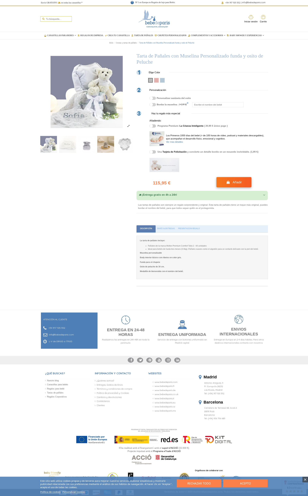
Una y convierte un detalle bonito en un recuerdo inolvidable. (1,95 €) (208, 151)
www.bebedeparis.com (166, 382)
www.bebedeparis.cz (165, 406)
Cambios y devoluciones (109, 397)
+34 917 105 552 (233, 2)
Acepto (245, 483)
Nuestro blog (53, 380)
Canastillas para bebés (57, 384)
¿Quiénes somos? (105, 380)
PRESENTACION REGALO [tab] (189, 228)
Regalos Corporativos (57, 397)
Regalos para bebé (55, 389)
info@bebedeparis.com (254, 2)
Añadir (237, 182)
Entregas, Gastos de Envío (110, 384)
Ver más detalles (174, 142)
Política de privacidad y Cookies (113, 393)
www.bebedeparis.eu (165, 402)
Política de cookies (50, 491)
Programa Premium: (193, 126)
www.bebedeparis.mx (165, 410)
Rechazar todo (199, 483)
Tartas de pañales (55, 393)
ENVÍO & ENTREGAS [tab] (166, 228)
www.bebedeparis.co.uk (166, 394)
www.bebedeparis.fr (165, 386)
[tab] (202, 194)
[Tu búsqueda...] (43, 19)
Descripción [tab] (146, 228)
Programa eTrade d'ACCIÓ (167, 451)
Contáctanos (103, 401)
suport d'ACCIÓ (170, 448)
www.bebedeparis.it (164, 398)
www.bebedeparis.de (165, 390)
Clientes (101, 405)
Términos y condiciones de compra (114, 389)
